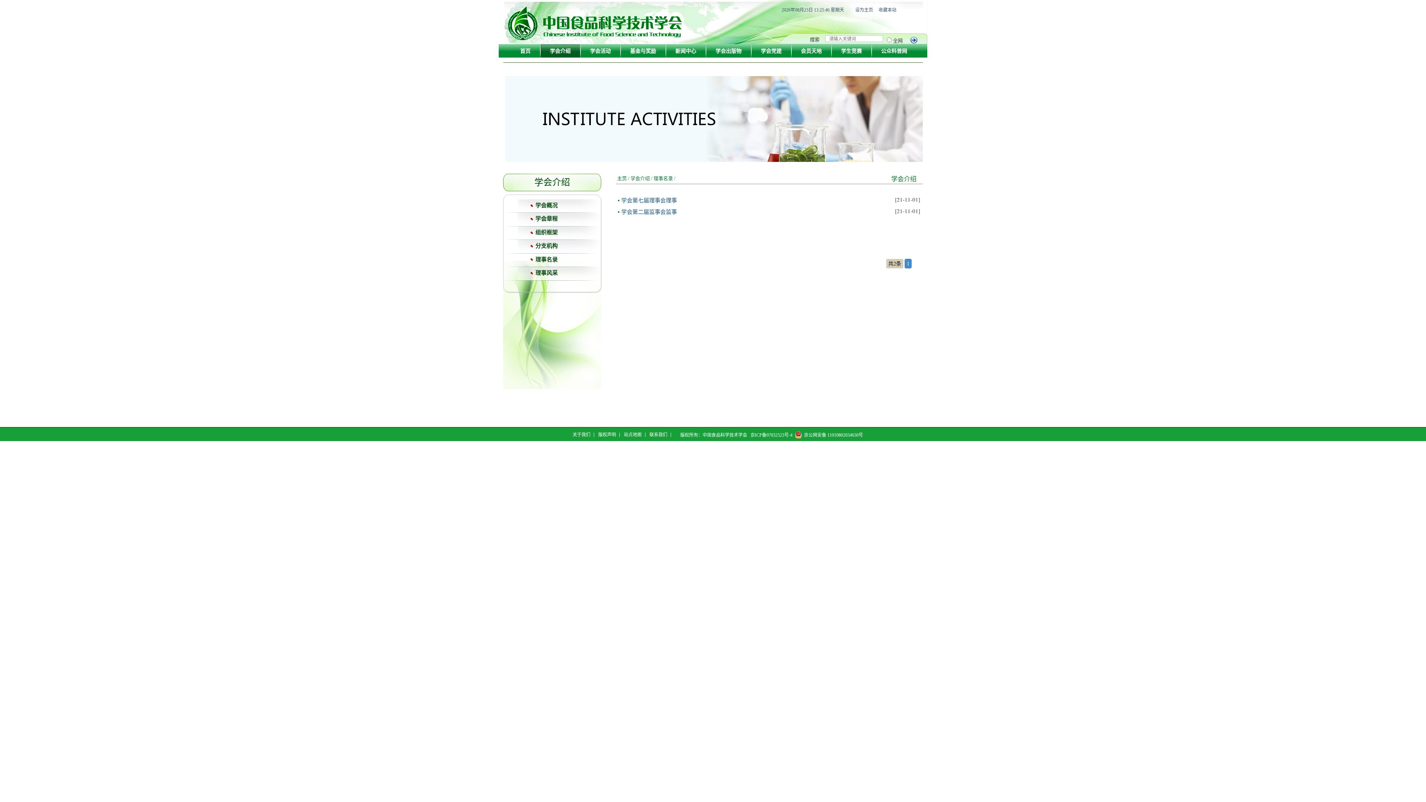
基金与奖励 (643, 51)
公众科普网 (894, 51)
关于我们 (581, 434)
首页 (525, 51)
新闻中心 (685, 51)
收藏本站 (887, 10)
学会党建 (771, 51)
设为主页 (864, 10)
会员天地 (811, 51)
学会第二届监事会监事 (649, 211)
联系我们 (658, 434)
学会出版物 (729, 51)
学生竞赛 (851, 51)
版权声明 (607, 434)
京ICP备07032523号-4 (771, 435)
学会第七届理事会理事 (649, 200)
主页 (622, 178)
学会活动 (600, 51)
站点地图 (633, 434)
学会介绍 (560, 51)
